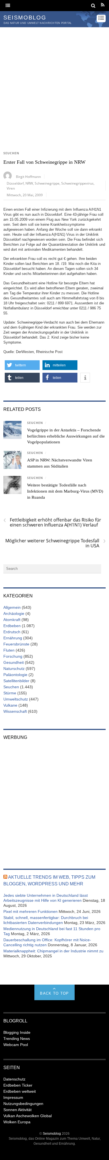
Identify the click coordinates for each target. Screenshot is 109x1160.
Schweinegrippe (47, 183)
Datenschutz (14, 1079)
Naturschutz (14, 668)
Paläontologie (15, 674)
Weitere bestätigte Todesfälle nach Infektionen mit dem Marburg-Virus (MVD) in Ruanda (65, 491)
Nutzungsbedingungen (23, 1103)
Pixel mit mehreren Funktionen (30, 911)
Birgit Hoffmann (28, 176)
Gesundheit (13, 662)
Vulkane (10, 705)
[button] (22, 365)
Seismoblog (52, 1133)
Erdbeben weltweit (19, 1091)
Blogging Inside (16, 1032)
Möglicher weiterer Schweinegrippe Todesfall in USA (55, 543)
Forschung (12, 656)
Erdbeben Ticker (17, 1085)
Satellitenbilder (16, 681)
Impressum (13, 1097)
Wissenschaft (15, 711)
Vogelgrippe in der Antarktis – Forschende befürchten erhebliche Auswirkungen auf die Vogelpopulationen (66, 436)
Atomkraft (11, 619)
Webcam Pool (15, 1044)
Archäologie (13, 613)
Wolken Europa (16, 1122)
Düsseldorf (15, 183)
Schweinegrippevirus (77, 183)
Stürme (9, 693)
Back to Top (54, 993)
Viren (11, 188)
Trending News (16, 1038)
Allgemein (12, 607)
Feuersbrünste (16, 644)
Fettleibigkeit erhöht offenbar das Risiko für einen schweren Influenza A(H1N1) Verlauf (52, 522)
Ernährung (12, 638)
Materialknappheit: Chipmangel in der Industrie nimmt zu (53, 951)
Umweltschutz (15, 699)
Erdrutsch (11, 632)
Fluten (9, 650)
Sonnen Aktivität (17, 1109)
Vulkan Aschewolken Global (27, 1116)
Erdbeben (12, 626)
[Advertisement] (54, 84)
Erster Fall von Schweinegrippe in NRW (44, 162)
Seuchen (11, 153)
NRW (29, 183)
